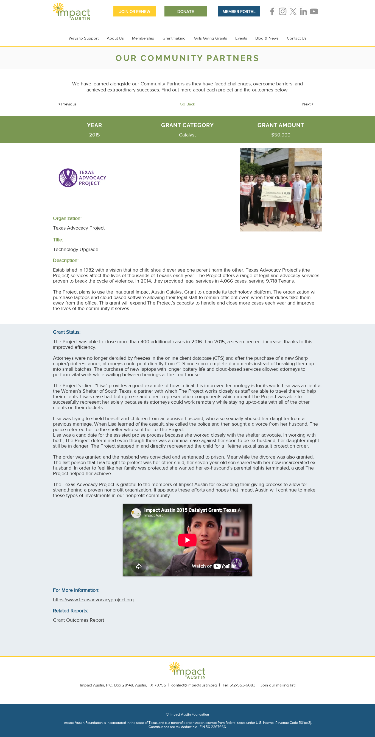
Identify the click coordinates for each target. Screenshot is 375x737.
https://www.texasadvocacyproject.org (93, 599)
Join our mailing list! (278, 685)
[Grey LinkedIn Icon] (303, 11)
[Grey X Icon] (293, 11)
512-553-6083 (242, 685)
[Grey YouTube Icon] (314, 11)
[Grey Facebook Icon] (272, 11)
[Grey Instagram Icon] (283, 11)
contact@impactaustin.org (194, 685)
